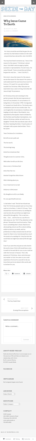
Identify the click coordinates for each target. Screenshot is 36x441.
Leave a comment (12, 31)
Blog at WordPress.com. (10, 432)
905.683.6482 (7, 422)
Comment (26, 339)
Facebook (7, 369)
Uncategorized (10, 16)
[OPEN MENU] (2, 2)
